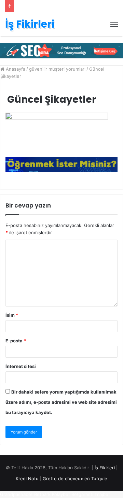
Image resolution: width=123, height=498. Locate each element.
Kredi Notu (27, 478)
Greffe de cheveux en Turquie (75, 478)
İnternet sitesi (20, 366)
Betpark (42, 494)
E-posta (15, 340)
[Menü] (114, 24)
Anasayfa (14, 69)
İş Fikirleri (105, 467)
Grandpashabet (16, 494)
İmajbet (102, 494)
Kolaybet (61, 494)
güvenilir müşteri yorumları (57, 69)
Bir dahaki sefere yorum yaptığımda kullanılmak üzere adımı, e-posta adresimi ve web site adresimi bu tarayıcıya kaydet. (61, 402)
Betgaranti (82, 494)
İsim (11, 315)
